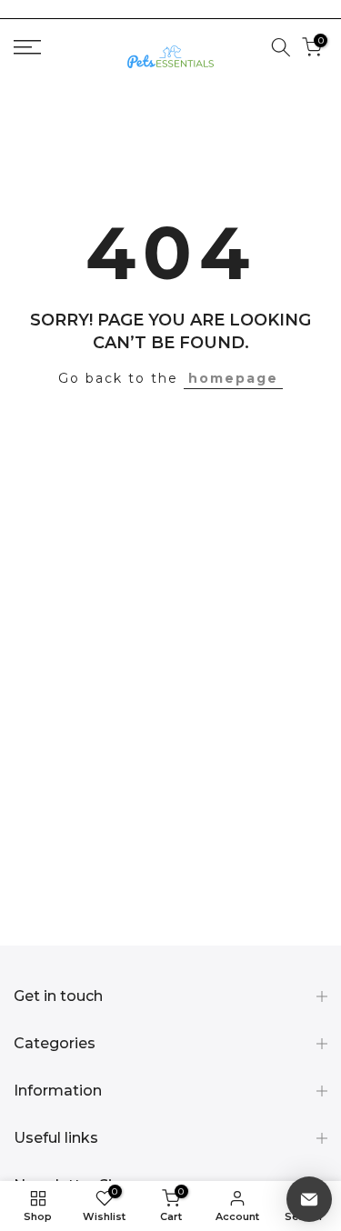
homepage (233, 378)
